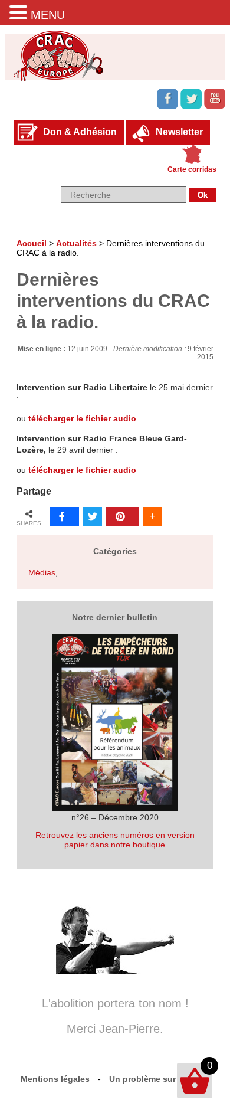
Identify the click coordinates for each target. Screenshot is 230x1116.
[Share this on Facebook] (64, 516)
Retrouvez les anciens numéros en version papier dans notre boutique (115, 839)
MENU (48, 14)
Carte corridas (191, 169)
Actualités (76, 243)
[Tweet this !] (92, 516)
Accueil (32, 243)
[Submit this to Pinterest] (122, 516)
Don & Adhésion (80, 132)
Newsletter (179, 132)
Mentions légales (55, 1079)
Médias (41, 572)
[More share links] (152, 516)
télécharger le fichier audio (82, 418)
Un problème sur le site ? (159, 1079)
